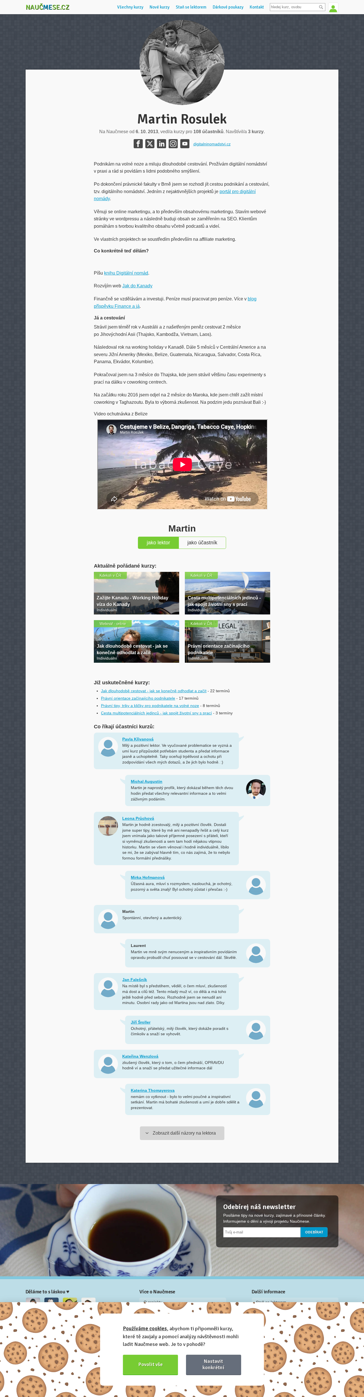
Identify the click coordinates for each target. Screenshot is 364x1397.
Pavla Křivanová (138, 739)
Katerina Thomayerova (153, 1090)
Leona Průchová (138, 818)
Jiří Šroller (140, 1022)
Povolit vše (150, 1364)
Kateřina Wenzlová (140, 1056)
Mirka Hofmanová (148, 877)
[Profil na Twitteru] (149, 143)
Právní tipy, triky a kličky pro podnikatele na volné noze (150, 705)
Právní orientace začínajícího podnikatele (138, 698)
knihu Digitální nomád (126, 273)
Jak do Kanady (137, 285)
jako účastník (202, 542)
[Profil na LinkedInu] (161, 143)
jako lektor (158, 542)
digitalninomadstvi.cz (212, 144)
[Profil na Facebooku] (138, 143)
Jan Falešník (134, 979)
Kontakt (257, 7)
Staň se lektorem (191, 7)
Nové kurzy (159, 7)
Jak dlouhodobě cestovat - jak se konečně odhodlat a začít (153, 691)
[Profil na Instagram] (173, 143)
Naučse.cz (47, 7)
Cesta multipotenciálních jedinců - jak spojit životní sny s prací (156, 713)
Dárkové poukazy (228, 7)
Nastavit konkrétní (213, 1364)
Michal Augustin (146, 781)
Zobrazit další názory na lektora (184, 1133)
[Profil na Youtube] (184, 143)
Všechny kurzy (130, 7)
